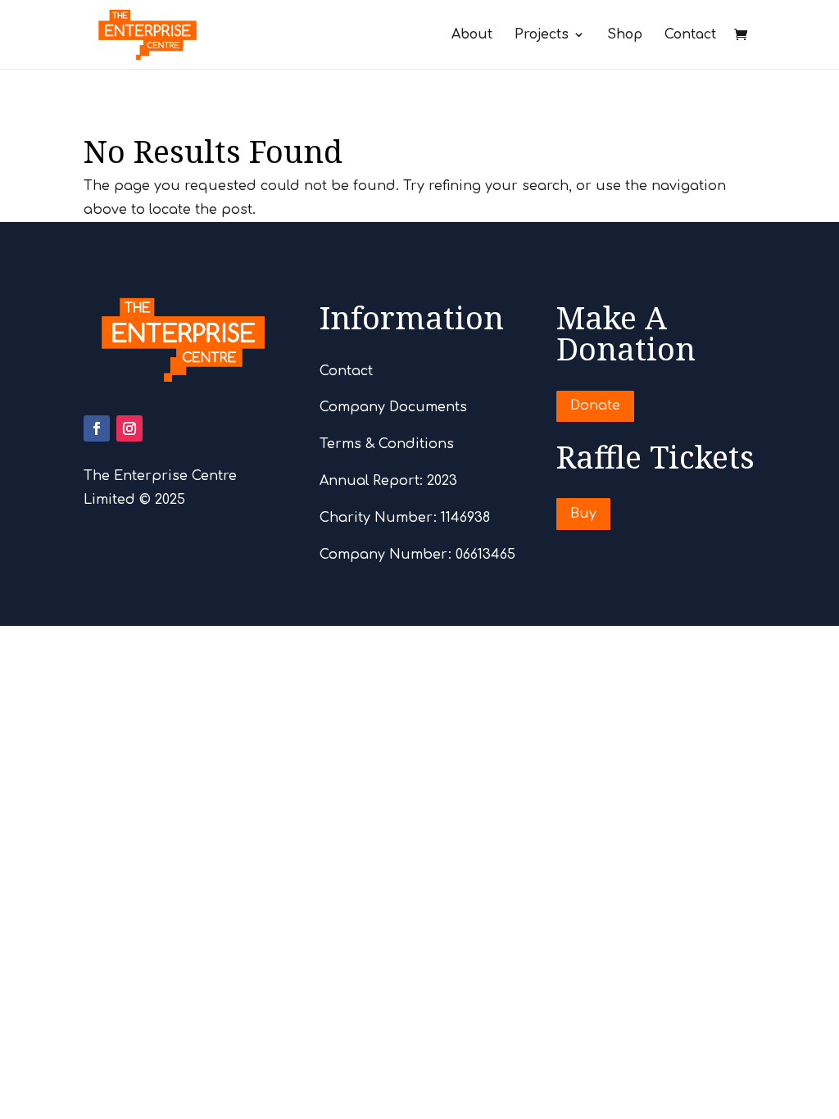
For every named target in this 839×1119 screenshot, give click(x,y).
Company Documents (393, 407)
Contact (690, 35)
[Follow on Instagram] (129, 428)
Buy (583, 513)
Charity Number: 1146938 (405, 517)
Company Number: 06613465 (417, 554)
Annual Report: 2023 (388, 480)
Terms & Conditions (387, 444)
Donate (595, 405)
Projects (542, 35)
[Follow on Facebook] (97, 428)
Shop (624, 35)
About (471, 35)
